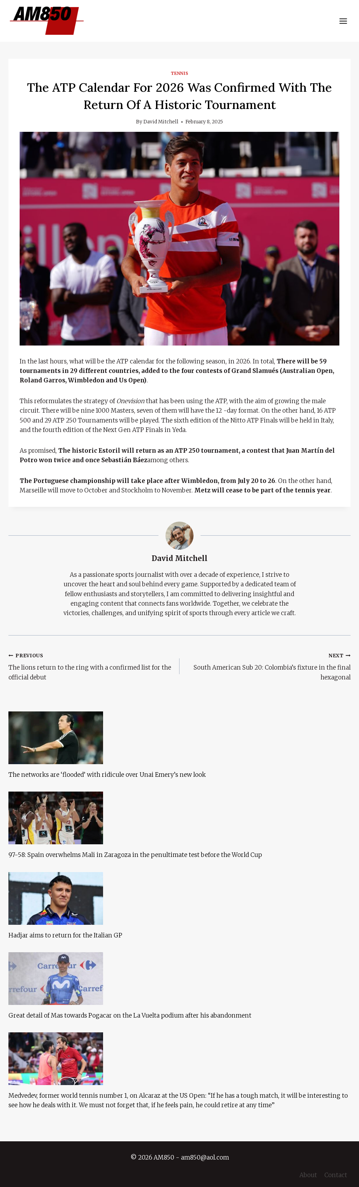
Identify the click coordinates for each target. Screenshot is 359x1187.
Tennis (180, 73)
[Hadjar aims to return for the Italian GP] (179, 898)
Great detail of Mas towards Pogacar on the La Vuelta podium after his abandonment (129, 1015)
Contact (335, 1175)
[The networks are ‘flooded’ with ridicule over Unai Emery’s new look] (179, 737)
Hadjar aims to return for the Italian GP (65, 935)
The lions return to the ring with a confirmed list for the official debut (89, 667)
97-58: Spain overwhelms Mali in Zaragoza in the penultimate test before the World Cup (135, 855)
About (308, 1175)
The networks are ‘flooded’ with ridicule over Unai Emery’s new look (107, 775)
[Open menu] (343, 20)
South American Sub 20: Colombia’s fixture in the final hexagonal (272, 667)
